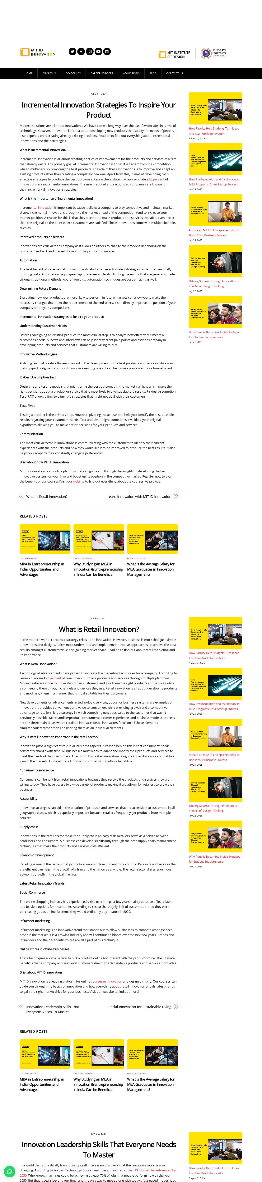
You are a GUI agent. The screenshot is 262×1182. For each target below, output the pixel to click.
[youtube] (98, 51)
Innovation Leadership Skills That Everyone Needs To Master (52, 1009)
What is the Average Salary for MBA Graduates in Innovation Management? (150, 569)
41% (121, 907)
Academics (73, 73)
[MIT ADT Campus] (38, 54)
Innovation (46, 207)
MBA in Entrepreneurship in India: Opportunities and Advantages (42, 569)
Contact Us (174, 73)
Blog (153, 73)
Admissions (131, 73)
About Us (49, 73)
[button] (9, 1171)
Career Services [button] (102, 73)
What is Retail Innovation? (47, 496)
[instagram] (90, 51)
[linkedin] (107, 51)
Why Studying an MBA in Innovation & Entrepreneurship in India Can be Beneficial (98, 569)
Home (29, 73)
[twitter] (72, 51)
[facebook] (81, 51)
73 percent (53, 678)
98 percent (156, 179)
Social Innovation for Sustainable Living (140, 1006)
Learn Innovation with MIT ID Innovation (139, 496)
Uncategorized (29, 558)
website (78, 481)
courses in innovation (106, 981)
